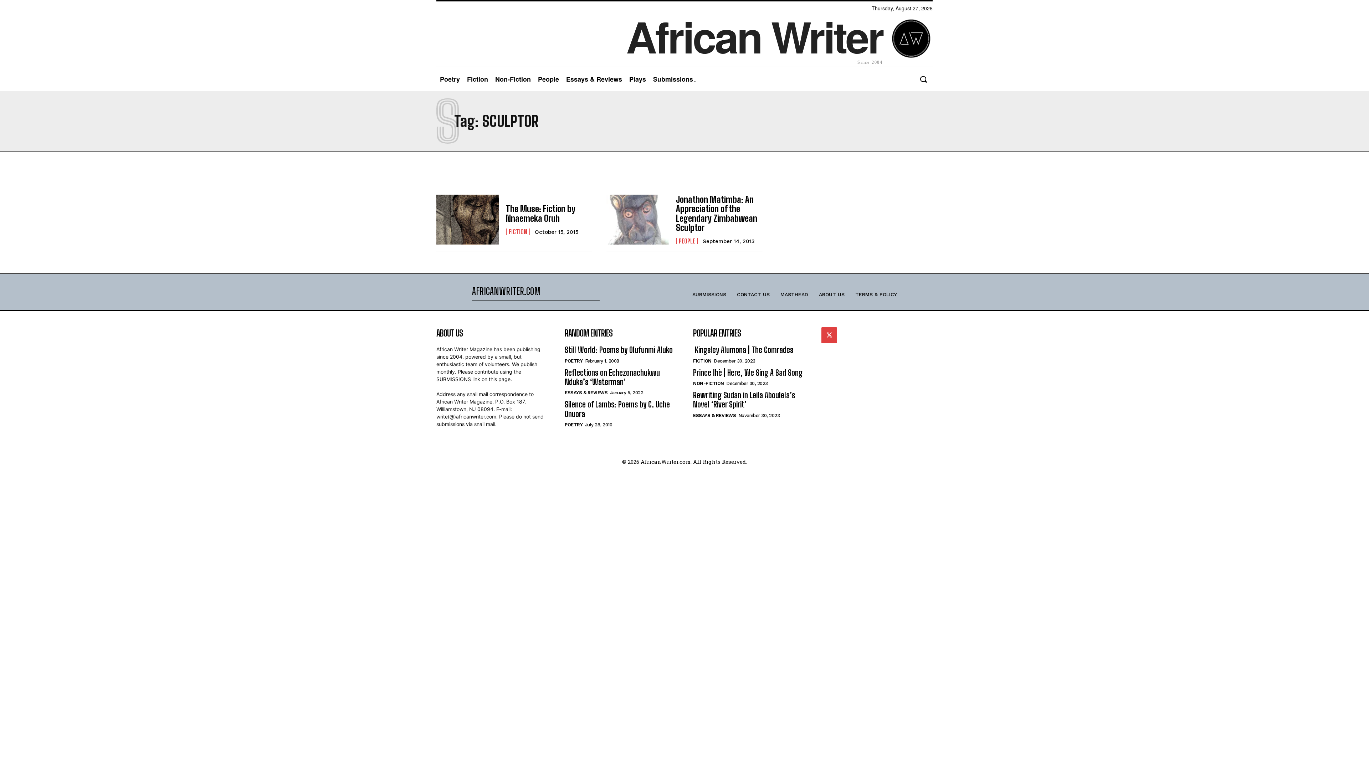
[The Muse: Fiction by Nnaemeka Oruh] (467, 220)
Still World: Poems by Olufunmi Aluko (619, 350)
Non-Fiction (708, 383)
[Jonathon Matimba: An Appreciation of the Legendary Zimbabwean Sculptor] (637, 220)
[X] (829, 335)
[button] (923, 79)
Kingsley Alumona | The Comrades (743, 350)
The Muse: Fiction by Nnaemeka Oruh (540, 213)
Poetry (574, 361)
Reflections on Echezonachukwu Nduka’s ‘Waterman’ (612, 377)
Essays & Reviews (586, 392)
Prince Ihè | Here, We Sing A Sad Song (748, 373)
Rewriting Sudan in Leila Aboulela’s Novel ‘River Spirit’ (744, 399)
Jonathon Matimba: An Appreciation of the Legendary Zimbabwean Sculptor (716, 213)
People (687, 241)
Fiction (518, 232)
